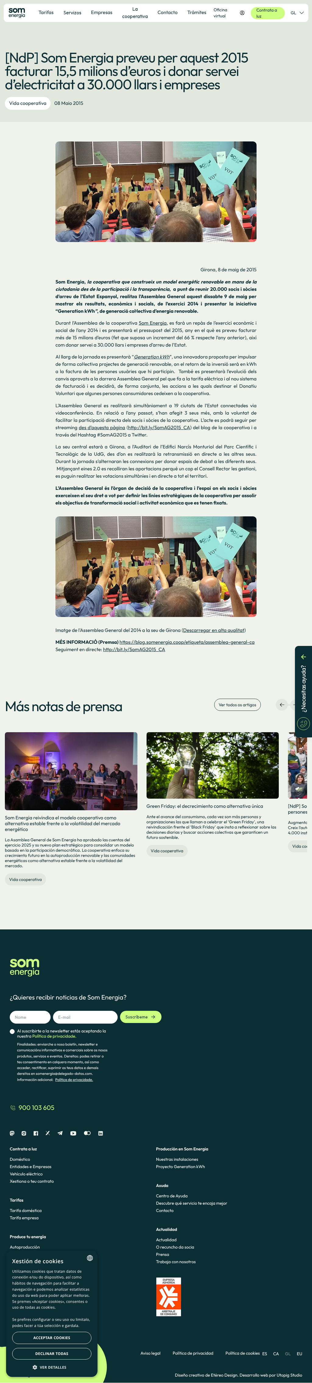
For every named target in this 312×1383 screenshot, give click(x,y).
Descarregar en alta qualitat (213, 630)
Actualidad (166, 1239)
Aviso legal (150, 1353)
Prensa (162, 1254)
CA (276, 1353)
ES (264, 1353)
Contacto (165, 1210)
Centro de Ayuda (172, 1196)
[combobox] (90, 1258)
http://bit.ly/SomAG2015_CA (159, 428)
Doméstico (20, 1159)
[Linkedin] (100, 1133)
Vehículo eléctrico (26, 1174)
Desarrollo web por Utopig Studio (270, 1375)
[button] (51, 1367)
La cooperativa (135, 12)
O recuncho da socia (175, 1247)
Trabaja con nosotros (176, 1261)
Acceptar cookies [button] (52, 1337)
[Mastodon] (12, 1133)
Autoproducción (25, 1247)
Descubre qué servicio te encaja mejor (191, 1203)
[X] (47, 1133)
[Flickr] (87, 1133)
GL (293, 13)
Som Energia (152, 323)
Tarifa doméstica (26, 1210)
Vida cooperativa (27, 103)
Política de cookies (242, 1353)
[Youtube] (73, 1133)
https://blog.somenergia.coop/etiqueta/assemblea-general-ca (186, 642)
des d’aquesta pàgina (102, 428)
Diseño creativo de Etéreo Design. (207, 1375)
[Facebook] (36, 1133)
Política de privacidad (193, 1353)
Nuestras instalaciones (177, 1159)
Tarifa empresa (24, 1218)
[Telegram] (60, 1133)
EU (299, 1353)
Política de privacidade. (74, 1080)
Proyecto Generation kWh (180, 1166)
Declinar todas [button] (51, 1353)
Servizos (72, 12)
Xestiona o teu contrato (32, 1181)
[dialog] (52, 1313)
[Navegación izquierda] (282, 705)
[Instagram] (24, 1133)
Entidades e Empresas (30, 1166)
